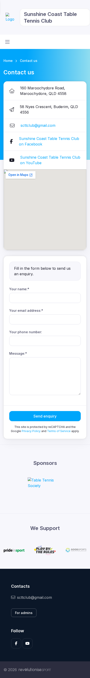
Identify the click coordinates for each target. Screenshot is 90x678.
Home (8, 61)
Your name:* (19, 289)
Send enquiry (45, 416)
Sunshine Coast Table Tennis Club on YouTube (50, 160)
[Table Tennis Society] (45, 482)
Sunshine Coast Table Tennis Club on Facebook (49, 141)
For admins (24, 613)
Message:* (18, 353)
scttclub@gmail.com (38, 125)
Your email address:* (26, 310)
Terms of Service (59, 431)
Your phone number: (25, 332)
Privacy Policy (31, 431)
